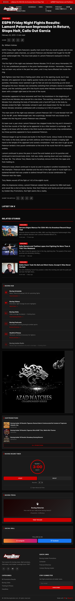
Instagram (21, 541)
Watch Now (12, 306)
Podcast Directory (59, 8)
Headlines (6, 18)
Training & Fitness (49, 9)
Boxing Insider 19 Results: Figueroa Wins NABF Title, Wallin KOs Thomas (33, 430)
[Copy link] (22, 40)
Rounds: (35, 482)
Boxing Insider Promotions (20, 9)
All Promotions (37, 445)
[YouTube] (12, 568)
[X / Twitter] (3, 568)
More (68, 7)
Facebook (55, 541)
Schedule (32, 7)
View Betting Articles (15, 316)
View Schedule (13, 296)
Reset (55, 478)
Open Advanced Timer (38, 487)
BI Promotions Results (9, 579)
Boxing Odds (6, 582)
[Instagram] (8, 568)
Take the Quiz (37, 520)
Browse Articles (14, 337)
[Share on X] (9, 40)
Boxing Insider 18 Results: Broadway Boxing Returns (26, 437)
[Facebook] (17, 568)
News (11, 7)
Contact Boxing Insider (46, 568)
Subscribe (56, 587)
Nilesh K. (70, 598)
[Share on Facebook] (13, 40)
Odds (40, 7)
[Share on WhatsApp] (18, 40)
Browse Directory (14, 327)
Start (20, 478)
